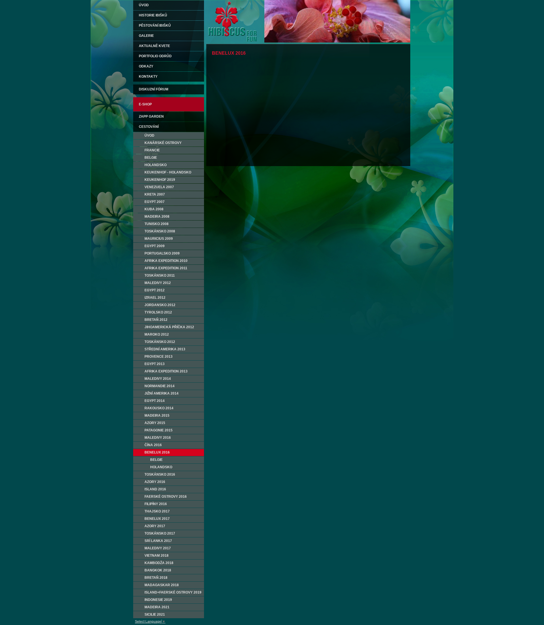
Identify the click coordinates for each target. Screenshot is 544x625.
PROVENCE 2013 (158, 357)
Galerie (146, 36)
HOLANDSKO (155, 165)
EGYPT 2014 (154, 401)
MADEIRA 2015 (156, 416)
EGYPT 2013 (154, 364)
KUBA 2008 (153, 209)
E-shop (145, 104)
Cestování (149, 127)
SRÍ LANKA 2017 (158, 541)
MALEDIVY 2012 (157, 283)
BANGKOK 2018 (157, 570)
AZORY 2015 (154, 423)
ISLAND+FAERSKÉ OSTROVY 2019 (172, 592)
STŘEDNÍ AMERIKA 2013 (164, 349)
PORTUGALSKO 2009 (162, 253)
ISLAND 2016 (155, 489)
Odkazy (146, 66)
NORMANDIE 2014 (159, 386)
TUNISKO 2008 (156, 224)
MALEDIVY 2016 (157, 438)
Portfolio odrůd (155, 56)
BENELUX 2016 (157, 452)
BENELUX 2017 (157, 519)
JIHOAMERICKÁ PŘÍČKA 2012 (169, 327)
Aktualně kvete (154, 46)
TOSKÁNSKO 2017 (159, 533)
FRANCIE (152, 150)
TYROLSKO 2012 (158, 312)
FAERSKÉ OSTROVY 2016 (165, 497)
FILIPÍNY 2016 (155, 504)
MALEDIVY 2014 (157, 379)
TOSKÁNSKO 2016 (159, 474)
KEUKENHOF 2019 (159, 180)
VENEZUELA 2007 (159, 187)
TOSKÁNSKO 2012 (159, 342)
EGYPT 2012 (154, 290)
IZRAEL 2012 (154, 298)
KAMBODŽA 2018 (158, 563)
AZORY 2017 (154, 526)
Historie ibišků (153, 15)
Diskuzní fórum (153, 89)
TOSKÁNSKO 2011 (159, 275)
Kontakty (148, 77)
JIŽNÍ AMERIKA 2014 (161, 393)
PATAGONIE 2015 (158, 430)
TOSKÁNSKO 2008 (159, 231)
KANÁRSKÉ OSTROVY (163, 143)
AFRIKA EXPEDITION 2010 (166, 261)
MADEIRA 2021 (156, 607)
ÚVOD (149, 135)
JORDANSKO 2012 (159, 305)
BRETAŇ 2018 (155, 578)
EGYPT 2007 (154, 202)
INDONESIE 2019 (158, 600)
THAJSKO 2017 (157, 511)
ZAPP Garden (151, 116)
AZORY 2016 (154, 482)
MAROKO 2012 (156, 334)
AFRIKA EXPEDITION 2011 (165, 268)
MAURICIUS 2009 (158, 239)
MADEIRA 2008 (156, 217)
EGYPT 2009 (154, 246)
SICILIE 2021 (154, 614)
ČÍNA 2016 (153, 445)
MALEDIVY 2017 (157, 548)
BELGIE (150, 158)
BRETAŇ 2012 (155, 320)
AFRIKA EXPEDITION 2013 (166, 371)
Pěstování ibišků (155, 25)
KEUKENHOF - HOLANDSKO (167, 172)
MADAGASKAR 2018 (161, 585)
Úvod (144, 5)
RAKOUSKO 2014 (158, 408)
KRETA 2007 (154, 194)
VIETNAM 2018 (156, 556)
